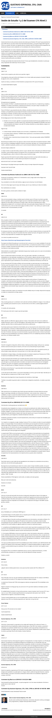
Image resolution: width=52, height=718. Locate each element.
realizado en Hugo (34, 716)
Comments (5, 29)
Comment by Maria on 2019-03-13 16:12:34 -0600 (15, 36)
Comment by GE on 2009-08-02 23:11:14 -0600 (14, 34)
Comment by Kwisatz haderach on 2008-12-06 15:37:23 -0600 (18, 31)
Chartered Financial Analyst (12, 17)
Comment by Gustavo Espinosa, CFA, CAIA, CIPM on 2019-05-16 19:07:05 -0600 (22, 38)
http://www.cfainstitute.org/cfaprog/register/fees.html (15, 240)
